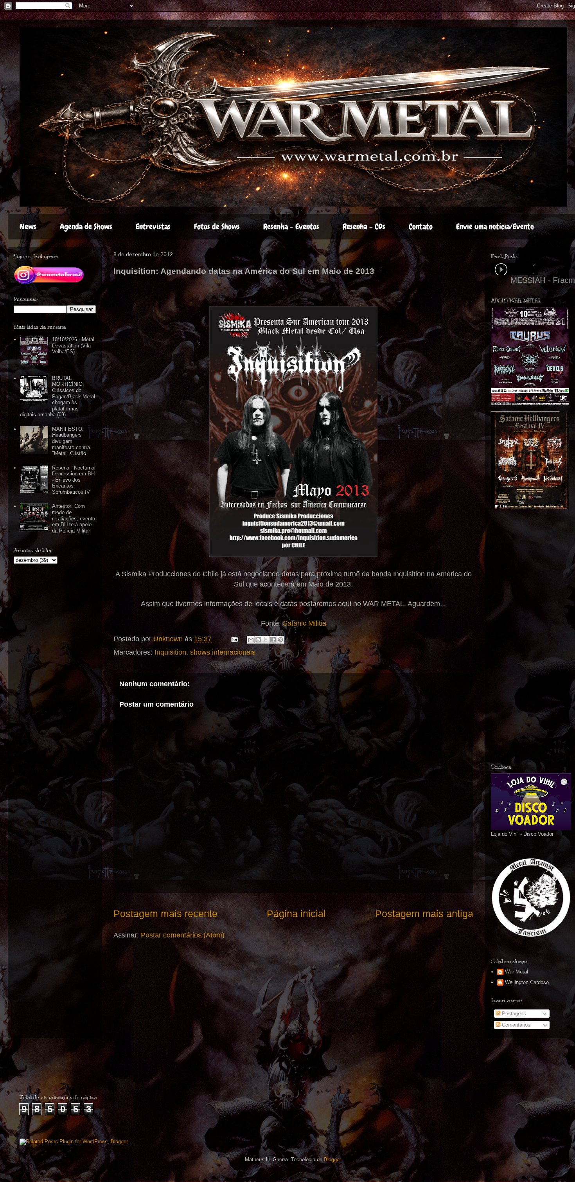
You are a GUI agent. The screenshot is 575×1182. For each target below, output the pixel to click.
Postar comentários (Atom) (183, 935)
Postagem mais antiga (424, 913)
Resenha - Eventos (291, 226)
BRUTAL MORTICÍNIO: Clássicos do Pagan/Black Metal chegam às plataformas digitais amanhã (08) (57, 396)
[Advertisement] (533, 636)
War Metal (516, 972)
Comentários (515, 1025)
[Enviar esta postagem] (234, 639)
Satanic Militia (304, 623)
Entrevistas (153, 226)
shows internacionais (222, 652)
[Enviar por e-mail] (251, 640)
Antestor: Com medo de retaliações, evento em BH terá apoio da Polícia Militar (73, 518)
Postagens (513, 1013)
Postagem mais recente (165, 913)
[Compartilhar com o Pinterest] (280, 640)
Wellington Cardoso (527, 982)
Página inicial (296, 913)
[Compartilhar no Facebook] (273, 640)
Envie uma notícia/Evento (495, 226)
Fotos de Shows (217, 226)
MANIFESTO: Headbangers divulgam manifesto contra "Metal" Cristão (71, 441)
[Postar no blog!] (258, 640)
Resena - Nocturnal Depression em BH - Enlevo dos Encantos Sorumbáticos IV (73, 480)
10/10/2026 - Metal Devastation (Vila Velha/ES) (73, 345)
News (28, 226)
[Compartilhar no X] (266, 640)
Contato (421, 226)
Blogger (332, 1159)
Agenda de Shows (86, 226)
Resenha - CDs (364, 226)
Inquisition (170, 652)
